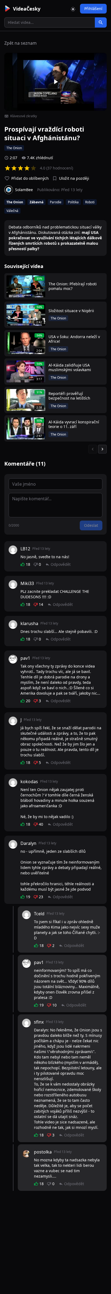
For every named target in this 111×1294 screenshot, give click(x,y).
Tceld (39, 914)
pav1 (25, 658)
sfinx (39, 1022)
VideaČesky (26, 8)
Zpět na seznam (20, 43)
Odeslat (91, 525)
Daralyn (28, 843)
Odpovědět (61, 564)
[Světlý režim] (73, 8)
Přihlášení (93, 8)
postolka (43, 1152)
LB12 (25, 549)
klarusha (29, 623)
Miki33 (27, 583)
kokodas (29, 782)
